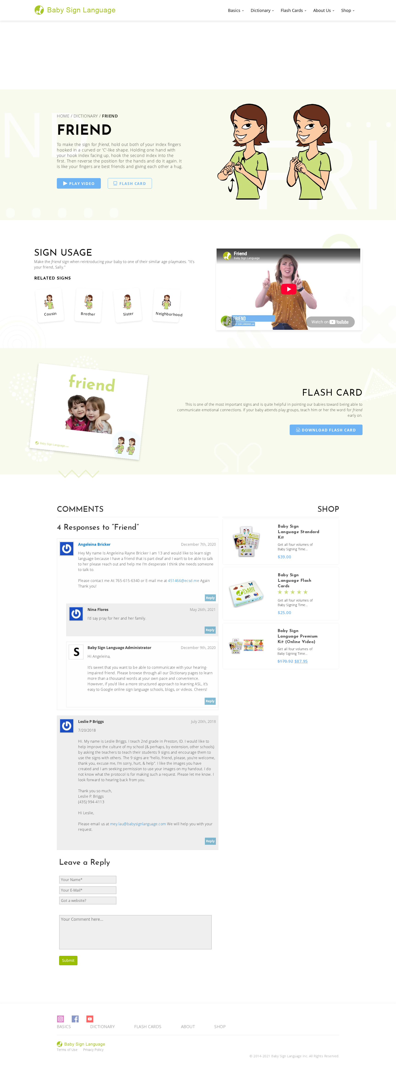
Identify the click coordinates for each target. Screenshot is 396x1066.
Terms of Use (67, 1049)
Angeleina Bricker (94, 544)
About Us (322, 10)
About (188, 1026)
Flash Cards (292, 10)
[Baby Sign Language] (75, 9)
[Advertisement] (198, 55)
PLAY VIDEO (82, 183)
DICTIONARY (86, 116)
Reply (210, 598)
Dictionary (261, 10)
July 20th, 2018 (203, 721)
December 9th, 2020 (198, 647)
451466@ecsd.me (183, 580)
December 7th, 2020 (198, 544)
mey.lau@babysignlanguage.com (138, 823)
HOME (64, 116)
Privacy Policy (93, 1049)
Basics (235, 10)
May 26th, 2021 (203, 609)
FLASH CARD (132, 183)
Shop (346, 10)
